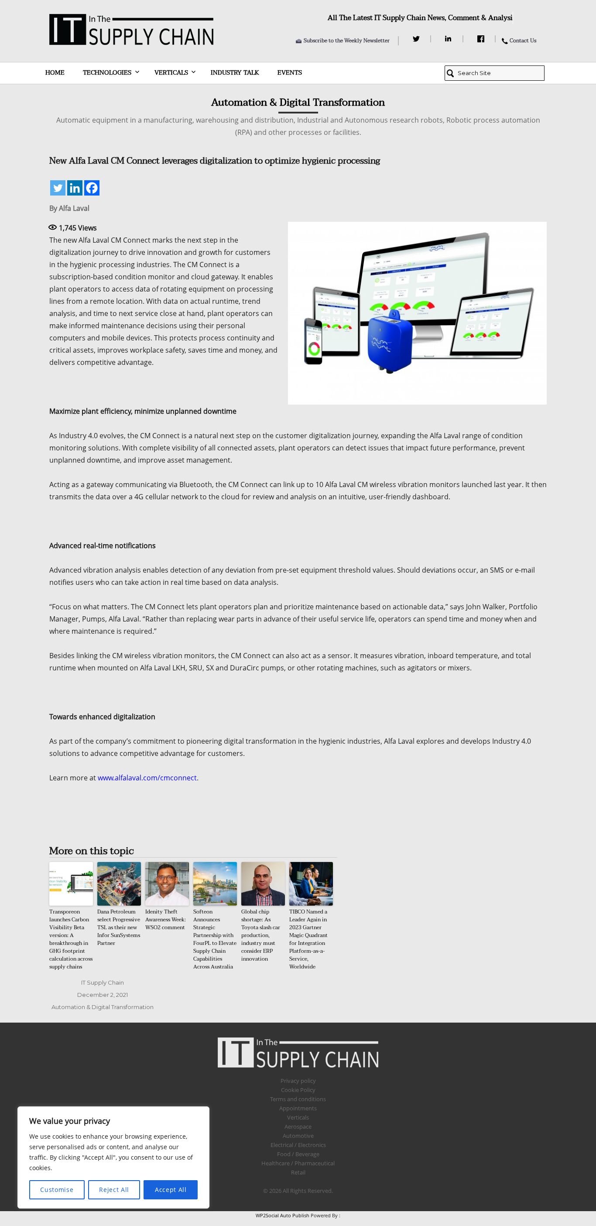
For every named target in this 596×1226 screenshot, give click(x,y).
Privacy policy (298, 1081)
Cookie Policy (298, 1090)
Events (289, 73)
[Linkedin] (74, 188)
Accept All (171, 1189)
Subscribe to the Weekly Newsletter (347, 40)
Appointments (298, 1108)
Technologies (107, 73)
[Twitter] (417, 38)
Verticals (171, 73)
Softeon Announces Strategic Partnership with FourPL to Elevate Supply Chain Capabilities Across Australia (214, 939)
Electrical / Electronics (298, 1145)
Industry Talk (235, 73)
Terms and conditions (298, 1099)
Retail (298, 1172)
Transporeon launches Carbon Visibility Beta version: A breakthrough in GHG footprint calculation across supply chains (70, 939)
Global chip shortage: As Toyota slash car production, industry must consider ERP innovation (260, 935)
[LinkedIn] (449, 38)
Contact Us (523, 40)
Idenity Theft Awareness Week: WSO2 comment (165, 919)
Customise (56, 1189)
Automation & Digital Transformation (102, 1006)
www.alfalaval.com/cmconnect (147, 778)
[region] (113, 1157)
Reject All (114, 1189)
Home (55, 73)
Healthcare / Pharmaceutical (298, 1163)
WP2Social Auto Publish (282, 1215)
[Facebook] (481, 38)
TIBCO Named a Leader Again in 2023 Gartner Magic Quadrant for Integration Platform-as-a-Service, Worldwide (308, 939)
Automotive (298, 1136)
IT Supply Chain (102, 982)
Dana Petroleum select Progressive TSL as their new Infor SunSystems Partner (118, 927)
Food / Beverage (298, 1154)
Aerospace (298, 1126)
